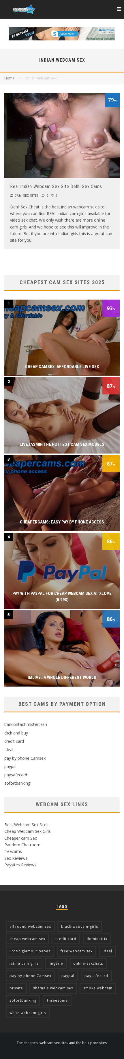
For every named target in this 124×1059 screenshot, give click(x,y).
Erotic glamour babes (30, 951)
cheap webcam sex (27, 938)
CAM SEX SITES (27, 196)
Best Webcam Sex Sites (26, 824)
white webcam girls (28, 1012)
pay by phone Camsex (25, 758)
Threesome (57, 1000)
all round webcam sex (30, 926)
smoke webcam (97, 988)
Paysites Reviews (20, 864)
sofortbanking (17, 783)
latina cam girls (24, 963)
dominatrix (97, 938)
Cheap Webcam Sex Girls (27, 831)
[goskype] (62, 30)
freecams (13, 851)
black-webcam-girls (79, 926)
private (16, 988)
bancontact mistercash (25, 724)
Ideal (8, 749)
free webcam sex (77, 951)
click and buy (16, 733)
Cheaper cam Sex (20, 838)
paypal (10, 766)
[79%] (62, 176)
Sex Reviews (15, 858)
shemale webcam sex (53, 988)
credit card (14, 741)
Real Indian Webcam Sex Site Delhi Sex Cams (56, 186)
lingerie (56, 963)
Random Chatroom (22, 844)
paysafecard (15, 774)
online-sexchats (88, 963)
